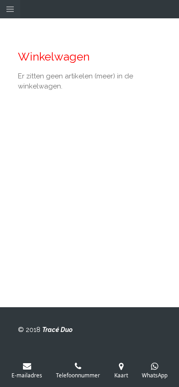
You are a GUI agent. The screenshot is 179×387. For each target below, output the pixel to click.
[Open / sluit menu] (10, 9)
